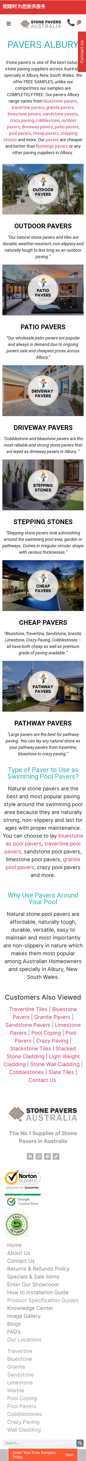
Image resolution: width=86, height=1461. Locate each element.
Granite (16, 1367)
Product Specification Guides (43, 1300)
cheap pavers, (46, 133)
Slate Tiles (61, 1072)
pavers (52, 139)
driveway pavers (37, 126)
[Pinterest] (47, 1156)
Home (14, 1245)
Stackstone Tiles (30, 1048)
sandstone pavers (60, 113)
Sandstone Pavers (27, 1025)
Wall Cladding (24, 1430)
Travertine (19, 1351)
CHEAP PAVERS (43, 622)
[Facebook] (30, 1156)
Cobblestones (26, 1072)
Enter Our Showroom (33, 1284)
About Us (18, 1253)
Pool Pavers (21, 1406)
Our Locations (24, 1339)
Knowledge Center (30, 1308)
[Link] (56, 1156)
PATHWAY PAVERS (43, 723)
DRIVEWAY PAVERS (43, 428)
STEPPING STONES (43, 522)
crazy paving (22, 120)
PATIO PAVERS (43, 327)
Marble (15, 1390)
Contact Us (43, 1080)
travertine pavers (27, 107)
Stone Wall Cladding (55, 1064)
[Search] (80, 1443)
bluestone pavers (60, 101)
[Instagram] (39, 1156)
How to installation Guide (38, 1292)
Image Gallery (24, 1316)
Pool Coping (46, 1033)
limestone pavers (24, 113)
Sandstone (20, 1375)
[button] (8, 23)
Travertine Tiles (28, 1009)
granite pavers (60, 107)
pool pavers (20, 133)
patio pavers (67, 126)
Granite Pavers (52, 1017)
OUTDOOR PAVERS (43, 226)
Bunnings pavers (52, 146)
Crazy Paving (52, 1041)
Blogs (14, 1324)
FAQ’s (14, 1332)
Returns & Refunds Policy (38, 1269)
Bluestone (19, 1359)
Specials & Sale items (33, 1276)
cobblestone (48, 120)
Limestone (20, 1382)
